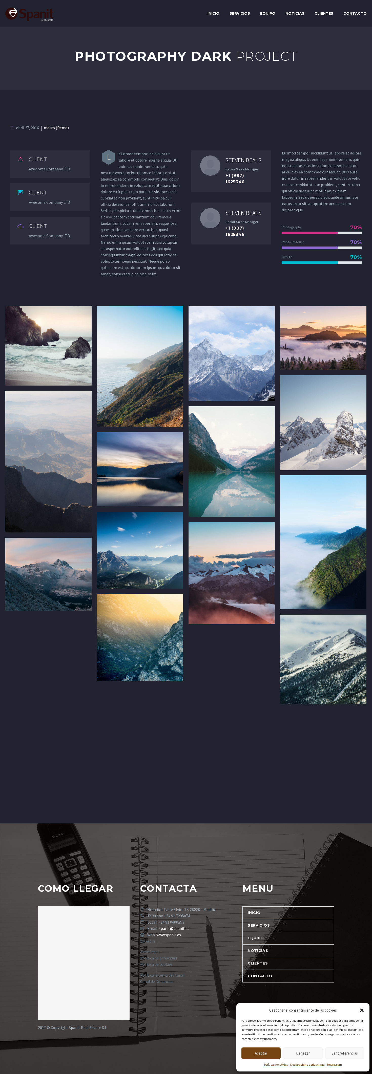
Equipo (267, 13)
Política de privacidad (158, 957)
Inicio (213, 13)
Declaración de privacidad (307, 1064)
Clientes (324, 13)
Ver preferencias (345, 1053)
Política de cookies (276, 1064)
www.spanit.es (168, 934)
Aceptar (261, 1053)
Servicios (240, 13)
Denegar (303, 1053)
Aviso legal (149, 951)
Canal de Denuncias (156, 981)
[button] (361, 1010)
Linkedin (147, 941)
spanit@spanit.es (174, 928)
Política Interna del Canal (162, 975)
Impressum (334, 1064)
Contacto (355, 13)
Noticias (294, 13)
